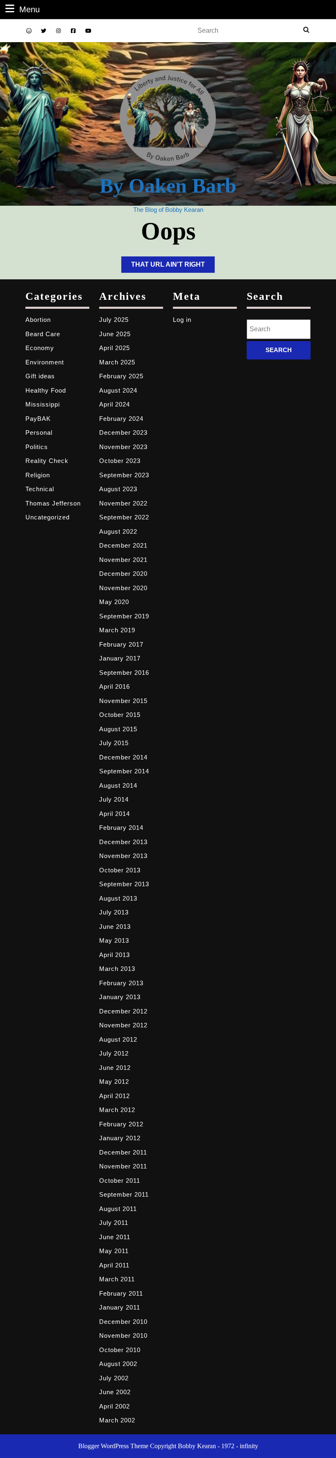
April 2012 (114, 1095)
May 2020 (114, 601)
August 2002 (118, 1363)
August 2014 (118, 785)
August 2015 (118, 729)
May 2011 (114, 1250)
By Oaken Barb (168, 185)
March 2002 (117, 1420)
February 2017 (121, 644)
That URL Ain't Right (173, 267)
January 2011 (119, 1307)
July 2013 (114, 912)
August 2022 (118, 531)
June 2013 (115, 926)
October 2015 (120, 714)
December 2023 (123, 432)
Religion (37, 475)
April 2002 (114, 1406)
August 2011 (118, 1208)
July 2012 (114, 1053)
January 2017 (120, 658)
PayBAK (38, 418)
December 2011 (123, 1152)
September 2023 (124, 475)
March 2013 (117, 968)
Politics (36, 446)
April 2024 (114, 404)
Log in (182, 319)
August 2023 (118, 488)
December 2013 (123, 841)
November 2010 (123, 1335)
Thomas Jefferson (53, 503)
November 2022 (123, 503)
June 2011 (114, 1236)
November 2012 (123, 1025)
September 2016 (124, 672)
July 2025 (114, 319)
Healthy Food (45, 390)
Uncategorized (47, 517)
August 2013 (118, 898)
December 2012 (123, 1011)
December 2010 (123, 1321)
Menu (29, 9)
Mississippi (42, 404)
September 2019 (124, 616)
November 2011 (123, 1166)
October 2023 (120, 460)
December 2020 (123, 573)
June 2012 (115, 1067)
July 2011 (113, 1222)
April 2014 (114, 813)
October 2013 (120, 870)
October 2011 (119, 1180)
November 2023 (123, 446)
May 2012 (114, 1081)
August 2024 (118, 390)
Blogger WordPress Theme (113, 1445)
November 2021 (123, 559)
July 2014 (114, 799)
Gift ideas (40, 376)
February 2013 (121, 982)
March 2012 (117, 1109)
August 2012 (118, 1039)
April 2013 (114, 954)
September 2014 (124, 771)
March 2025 (117, 362)
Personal (38, 432)
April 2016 (114, 686)
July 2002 (114, 1378)
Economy (39, 347)
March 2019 (117, 630)
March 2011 (117, 1279)
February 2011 (121, 1293)
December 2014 (123, 757)
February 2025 (121, 376)
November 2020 (123, 587)
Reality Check (46, 460)
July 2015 (114, 742)
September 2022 (124, 517)
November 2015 (123, 700)
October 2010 (120, 1349)
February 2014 (121, 827)
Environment (44, 362)
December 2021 (123, 545)
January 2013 (120, 996)
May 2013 (114, 940)
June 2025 (115, 333)
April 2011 (114, 1265)
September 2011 (124, 1194)
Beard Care (42, 333)
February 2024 (121, 418)
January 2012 (120, 1137)
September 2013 (124, 884)
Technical (39, 488)
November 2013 (123, 855)
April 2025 (114, 347)
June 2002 (115, 1391)
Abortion (38, 319)
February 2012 (121, 1124)
